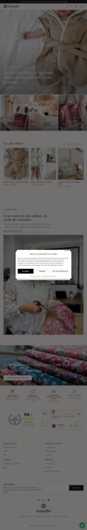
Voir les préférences (60, 271)
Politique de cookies (35, 276)
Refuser (42, 271)
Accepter (25, 271)
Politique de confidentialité (49, 276)
